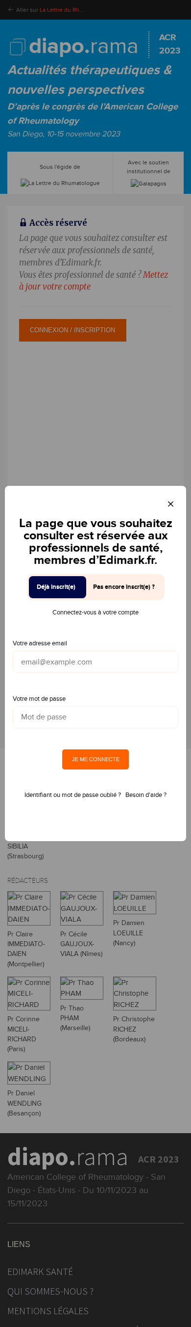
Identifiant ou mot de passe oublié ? (72, 795)
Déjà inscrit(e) (56, 587)
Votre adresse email (40, 643)
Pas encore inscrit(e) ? (124, 587)
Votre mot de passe (39, 699)
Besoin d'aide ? (146, 795)
